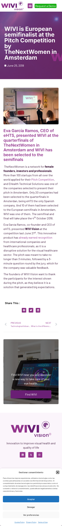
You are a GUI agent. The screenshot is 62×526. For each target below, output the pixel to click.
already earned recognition (35, 237)
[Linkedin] (22, 455)
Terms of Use (43, 522)
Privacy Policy (31, 522)
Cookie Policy (20, 522)
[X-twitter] (31, 455)
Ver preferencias (31, 515)
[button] (57, 472)
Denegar (31, 507)
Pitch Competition (42, 179)
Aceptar (31, 499)
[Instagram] (39, 455)
